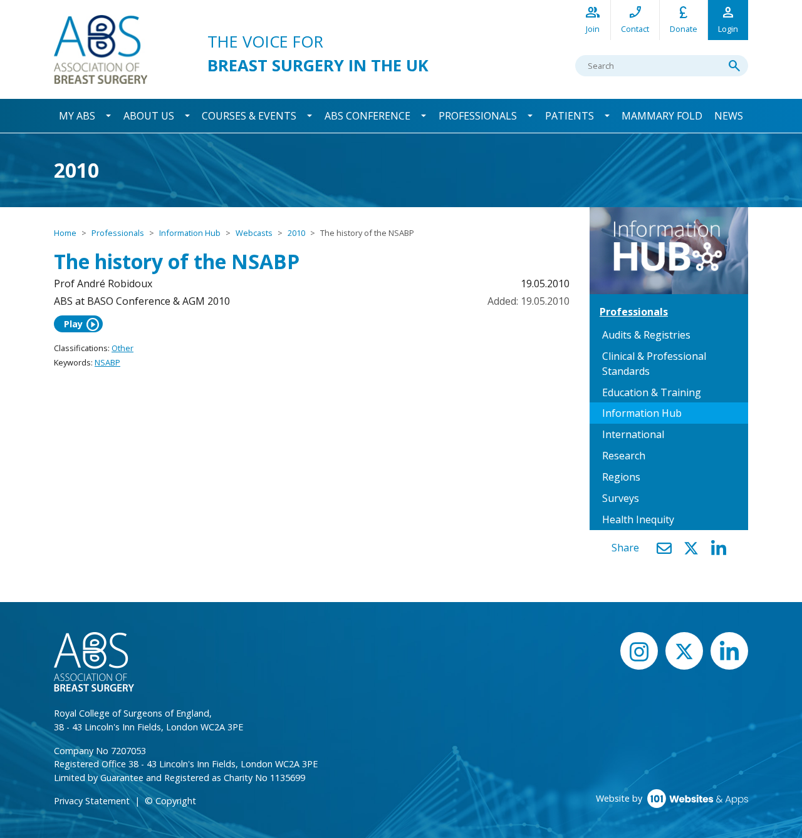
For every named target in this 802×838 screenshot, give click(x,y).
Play (82, 324)
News (728, 116)
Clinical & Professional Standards (654, 363)
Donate (683, 19)
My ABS (77, 116)
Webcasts (254, 232)
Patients (569, 116)
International (633, 434)
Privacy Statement (92, 801)
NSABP (107, 362)
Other (122, 348)
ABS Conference (367, 116)
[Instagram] (639, 651)
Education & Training (651, 392)
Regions (621, 477)
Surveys (620, 498)
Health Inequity (638, 519)
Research (623, 455)
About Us (148, 116)
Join (592, 19)
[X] (691, 548)
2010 (296, 232)
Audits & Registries (646, 335)
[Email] (664, 548)
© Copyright (170, 801)
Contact (635, 19)
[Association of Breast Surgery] (100, 48)
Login (728, 19)
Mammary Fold (662, 116)
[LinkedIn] (718, 548)
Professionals (478, 116)
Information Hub (190, 232)
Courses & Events (249, 116)
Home (65, 232)
